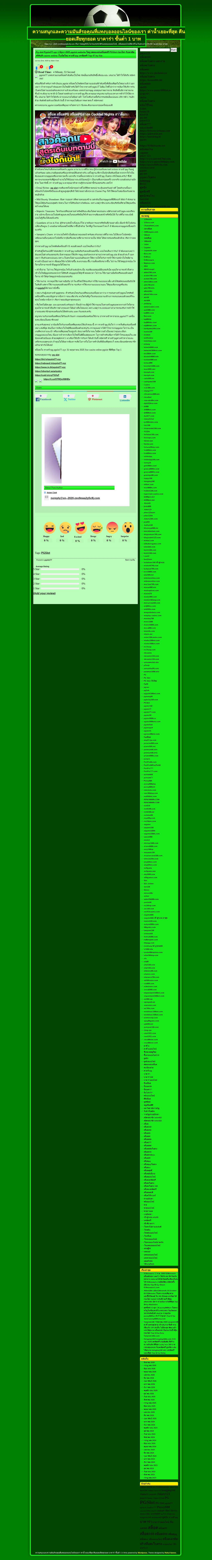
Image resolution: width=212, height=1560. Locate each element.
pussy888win (149, 787)
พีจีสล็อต (147, 1099)
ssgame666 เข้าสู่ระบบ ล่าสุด (155, 918)
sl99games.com (150, 877)
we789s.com (149, 1008)
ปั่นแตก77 (148, 1089)
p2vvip (147, 665)
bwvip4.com (149, 372)
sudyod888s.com (151, 924)
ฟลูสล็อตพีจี (148, 1105)
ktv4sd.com (149, 541)
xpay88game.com (151, 1021)
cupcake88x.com (151, 400)
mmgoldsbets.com (152, 612)
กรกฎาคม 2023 (150, 1478)
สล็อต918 (147, 1152)
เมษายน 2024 (149, 1450)
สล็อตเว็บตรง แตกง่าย (152, 61)
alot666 (147, 300)
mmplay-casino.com (152, 616)
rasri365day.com (151, 793)
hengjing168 (149, 481)
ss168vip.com (150, 906)
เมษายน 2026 (149, 1375)
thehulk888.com (151, 937)
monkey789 (149, 618)
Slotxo (146, 890)
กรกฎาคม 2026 (150, 1365)
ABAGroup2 (149, 269)
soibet (146, 896)
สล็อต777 (145, 124)
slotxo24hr (148, 893)
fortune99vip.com (151, 447)
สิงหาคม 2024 (149, 1437)
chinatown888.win (152, 394)
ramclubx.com (150, 790)
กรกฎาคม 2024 (150, 1440)
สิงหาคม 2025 (149, 1400)
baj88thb (147, 319)
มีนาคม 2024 (149, 1453)
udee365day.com (151, 955)
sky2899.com (149, 874)
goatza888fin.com (151, 469)
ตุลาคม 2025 (149, 1394)
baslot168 (148, 332)
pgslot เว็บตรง (148, 177)
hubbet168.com (150, 491)
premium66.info (151, 750)
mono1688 (148, 622)
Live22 (146, 556)
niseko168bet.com (152, 640)
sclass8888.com (151, 846)
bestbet (147, 335)
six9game (148, 868)
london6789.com (151, 566)
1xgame (147, 248)
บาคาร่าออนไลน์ (150, 1080)
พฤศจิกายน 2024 (151, 1428)
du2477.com (149, 416)
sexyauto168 (149, 852)
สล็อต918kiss (149, 1155)
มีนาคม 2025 (149, 1415)
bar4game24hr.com (152, 328)
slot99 (143, 87)
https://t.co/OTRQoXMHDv (57, 379)
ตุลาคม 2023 (149, 1468)
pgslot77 (48, 560)
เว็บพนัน (147, 1230)
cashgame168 (150, 382)
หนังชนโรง (146, 149)
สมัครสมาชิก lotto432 (153, 1118)
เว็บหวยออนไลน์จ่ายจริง (153, 1242)
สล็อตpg (147, 1161)
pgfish (146, 690)
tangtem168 (149, 930)
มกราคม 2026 (149, 1384)
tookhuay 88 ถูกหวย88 (153, 946)
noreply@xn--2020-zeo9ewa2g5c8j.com (75, 498)
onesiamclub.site (151, 662)
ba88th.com (149, 313)
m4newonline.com (152, 578)
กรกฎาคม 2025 (150, 1403)
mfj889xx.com (150, 606)
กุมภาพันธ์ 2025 (150, 1418)
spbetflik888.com (151, 899)
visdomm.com (150, 1005)
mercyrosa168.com (152, 603)
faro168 (144, 199)
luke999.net (149, 575)
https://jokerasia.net (151, 133)
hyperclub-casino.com (153, 494)
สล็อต (146, 1124)
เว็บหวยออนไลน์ (150, 1239)
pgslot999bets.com (152, 722)
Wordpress (142, 1553)
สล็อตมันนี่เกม (149, 1174)
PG (145, 675)
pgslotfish (148, 725)
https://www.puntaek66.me (155, 206)
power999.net (150, 746)
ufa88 (146, 962)
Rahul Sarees (170, 1553)
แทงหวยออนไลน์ (150, 1258)
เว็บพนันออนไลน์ (151, 1233)
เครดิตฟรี (147, 1220)
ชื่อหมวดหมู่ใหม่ (150, 1052)
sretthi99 (147, 902)
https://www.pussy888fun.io (155, 90)
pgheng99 (148, 696)
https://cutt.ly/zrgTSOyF (47, 375)
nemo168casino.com (153, 637)
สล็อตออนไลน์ (150, 1177)
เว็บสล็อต (147, 1236)
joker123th (148, 516)
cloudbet (148, 397)
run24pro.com (150, 821)
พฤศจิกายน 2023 (151, 1465)
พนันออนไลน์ (149, 1096)
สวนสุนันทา (148, 1199)
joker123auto (149, 512)
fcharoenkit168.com (152, 428)
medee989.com (150, 597)
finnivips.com (150, 438)
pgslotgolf (148, 728)
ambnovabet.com (151, 307)
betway (147, 344)
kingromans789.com (152, 534)
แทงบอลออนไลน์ (151, 1255)
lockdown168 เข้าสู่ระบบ (154, 562)
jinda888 (147, 506)
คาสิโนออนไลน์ (150, 1049)
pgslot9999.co (150, 718)
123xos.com (149, 222)
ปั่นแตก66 (148, 1086)
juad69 (147, 522)
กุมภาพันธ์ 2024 (150, 1456)
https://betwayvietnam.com (155, 130)
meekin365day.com (152, 600)
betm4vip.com (150, 341)
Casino (147, 385)
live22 (143, 183)
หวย (145, 1205)
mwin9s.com (149, 631)
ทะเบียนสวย (149, 1068)
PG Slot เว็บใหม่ (150, 681)
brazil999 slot (149, 369)
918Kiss (147, 257)
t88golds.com (150, 927)
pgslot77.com (150, 712)
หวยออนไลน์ (149, 1208)
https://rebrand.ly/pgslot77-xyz (50, 363)
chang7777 (148, 391)
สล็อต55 (147, 1133)
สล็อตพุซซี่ (148, 1170)
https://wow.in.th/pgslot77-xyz (50, 367)
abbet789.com (150, 272)
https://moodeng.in (150, 136)
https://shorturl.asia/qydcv (48, 371)
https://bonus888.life (151, 80)
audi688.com (149, 310)
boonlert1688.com (151, 366)
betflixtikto (148, 338)
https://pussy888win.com (153, 164)
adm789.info (149, 285)
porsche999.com (151, 743)
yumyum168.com (151, 1027)
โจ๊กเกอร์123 (149, 1264)
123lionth (148, 219)
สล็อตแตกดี (148, 1192)
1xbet (143, 108)
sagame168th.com (152, 834)
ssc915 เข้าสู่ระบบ (168, 1514)
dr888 (146, 406)
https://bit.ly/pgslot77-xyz (48, 359)
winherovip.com (151, 1018)
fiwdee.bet (148, 441)
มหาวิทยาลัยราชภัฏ (151, 1108)
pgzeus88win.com (152, 734)
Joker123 (148, 509)
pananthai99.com (151, 668)
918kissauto (149, 260)
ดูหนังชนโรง (147, 195)
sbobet (147, 840)
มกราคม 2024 (149, 1459)
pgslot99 (147, 715)
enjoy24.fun (149, 419)
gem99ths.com (150, 466)
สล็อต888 (145, 83)
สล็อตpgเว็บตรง (150, 1164)
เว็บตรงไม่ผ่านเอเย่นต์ (152, 1227)
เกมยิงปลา (148, 1214)
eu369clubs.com (151, 422)
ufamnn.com (149, 974)
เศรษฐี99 (147, 1248)
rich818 (147, 806)
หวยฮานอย (148, 1211)
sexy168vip (148, 849)
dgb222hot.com (151, 403)
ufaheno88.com (150, 971)
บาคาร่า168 (148, 1077)
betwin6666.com (151, 347)
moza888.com (150, 628)
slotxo (143, 97)
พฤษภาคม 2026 (150, 1372)
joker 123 (145, 155)
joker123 (145, 53)
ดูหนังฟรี (145, 191)
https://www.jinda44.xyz (153, 73)
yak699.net (148, 1024)
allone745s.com (150, 294)
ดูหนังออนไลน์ (149, 1061)
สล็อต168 (145, 57)
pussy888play (150, 784)
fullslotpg (145, 180)
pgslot (41, 288)
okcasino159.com (151, 656)
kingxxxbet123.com (152, 538)
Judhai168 (148, 525)
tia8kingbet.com (151, 940)
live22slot (148, 559)
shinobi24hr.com (151, 859)
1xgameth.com (150, 251)
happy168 (148, 478)
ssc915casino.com (152, 912)
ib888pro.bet (149, 497)
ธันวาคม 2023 (149, 1462)
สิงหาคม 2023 (149, 1475)
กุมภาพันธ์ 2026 (150, 1381)
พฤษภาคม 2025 (150, 1409)
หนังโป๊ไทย (146, 105)
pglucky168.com (151, 700)
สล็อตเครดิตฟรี (150, 1180)
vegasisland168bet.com (154, 993)
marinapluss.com (151, 590)
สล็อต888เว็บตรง (150, 1149)
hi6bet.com (149, 484)
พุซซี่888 (147, 1102)
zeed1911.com (150, 1033)
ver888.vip (148, 999)
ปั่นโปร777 (148, 1093)
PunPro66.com (150, 762)
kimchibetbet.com (151, 531)
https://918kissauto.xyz (152, 145)
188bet (143, 1487)
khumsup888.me (151, 528)
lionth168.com (150, 550)
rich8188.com (149, 809)
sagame (144, 152)
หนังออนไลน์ (149, 1202)
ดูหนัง (143, 187)
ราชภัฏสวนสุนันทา (151, 1114)
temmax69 (148, 934)
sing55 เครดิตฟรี (157, 1511)
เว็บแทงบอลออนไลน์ (152, 1245)
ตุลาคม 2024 (149, 1431)
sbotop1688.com (151, 843)
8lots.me (147, 254)
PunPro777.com (151, 771)
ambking (147, 304)
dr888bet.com (150, 410)
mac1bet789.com (151, 584)
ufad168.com (149, 965)
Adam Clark (52, 493)
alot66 (146, 297)
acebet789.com (150, 276)
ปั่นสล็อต (147, 1083)
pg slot (54, 188)
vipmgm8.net (149, 1002)
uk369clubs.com (151, 980)
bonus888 (148, 363)
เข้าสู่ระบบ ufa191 (151, 1217)
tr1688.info (148, 949)
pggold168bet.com (152, 693)
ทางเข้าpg (148, 1071)
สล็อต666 (147, 1139)
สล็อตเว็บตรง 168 (151, 1186)
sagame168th (149, 831)
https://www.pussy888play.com (157, 161)
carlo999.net (149, 378)
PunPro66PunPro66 (152, 765)
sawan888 (148, 837)
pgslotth (147, 731)
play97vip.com (150, 740)
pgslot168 (148, 706)
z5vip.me (148, 1030)
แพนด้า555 (148, 1261)
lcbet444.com (149, 547)
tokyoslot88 (146, 127)
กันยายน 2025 (149, 1397)
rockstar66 (148, 815)
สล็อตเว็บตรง (147, 65)
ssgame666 (149, 915)
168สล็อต (147, 238)
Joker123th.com (151, 519)
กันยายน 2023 (149, 1472)
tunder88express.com (153, 952)
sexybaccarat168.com (153, 856)
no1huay (147, 647)
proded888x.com (151, 756)
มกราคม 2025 (149, 1422)
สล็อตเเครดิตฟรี (150, 1189)
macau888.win (150, 587)
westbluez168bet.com (153, 1012)
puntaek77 (148, 778)
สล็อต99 (147, 1158)
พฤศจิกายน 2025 (151, 1390)
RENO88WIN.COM (151, 799)
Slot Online (149, 884)
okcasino (148, 653)
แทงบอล (147, 1252)
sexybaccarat (147, 167)
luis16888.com (150, 572)
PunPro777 (148, 768)
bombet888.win (150, 360)
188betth (147, 241)
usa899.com (149, 983)
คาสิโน (146, 1046)
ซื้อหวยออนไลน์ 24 (151, 1055)
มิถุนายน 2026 (149, 1369)
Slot (145, 880)
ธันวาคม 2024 (149, 1425)
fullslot (151, 1490)
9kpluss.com (149, 263)
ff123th (147, 432)
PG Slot (147, 678)
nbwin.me (148, 634)
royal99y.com (149, 818)
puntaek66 (148, 774)
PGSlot (45, 552)
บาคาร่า (144, 93)
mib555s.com (149, 609)
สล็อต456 (145, 202)
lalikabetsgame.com (152, 544)
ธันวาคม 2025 (149, 1387)
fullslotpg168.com (151, 460)
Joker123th (158, 1498)
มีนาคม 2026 (149, 1378)
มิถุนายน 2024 (149, 1443)
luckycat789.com (151, 569)
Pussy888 (148, 781)
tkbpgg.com (149, 943)
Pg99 (146, 684)
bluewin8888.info (151, 357)
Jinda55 (147, 503)
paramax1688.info (151, 672)
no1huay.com (150, 650)
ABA (146, 266)
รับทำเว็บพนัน (149, 1111)
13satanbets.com (151, 226)
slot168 (147, 887)
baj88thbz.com (150, 322)
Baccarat (147, 316)
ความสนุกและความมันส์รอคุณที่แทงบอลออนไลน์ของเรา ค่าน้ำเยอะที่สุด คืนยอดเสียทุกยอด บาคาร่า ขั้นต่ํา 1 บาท (108, 35)
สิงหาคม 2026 (149, 1362)
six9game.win (150, 871)
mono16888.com (151, 625)
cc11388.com (149, 388)
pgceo (146, 687)
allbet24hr (148, 291)
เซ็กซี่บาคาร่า (149, 1224)
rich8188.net (149, 812)
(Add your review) (44, 593)
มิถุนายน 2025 (149, 1406)
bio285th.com (150, 354)
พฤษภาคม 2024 (150, 1447)
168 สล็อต (148, 229)
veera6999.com (150, 990)
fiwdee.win (148, 444)
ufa (145, 958)
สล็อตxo (147, 1167)
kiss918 (144, 114)
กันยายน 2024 (149, 1434)
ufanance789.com (151, 977)
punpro (147, 759)
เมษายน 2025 (149, 1412)
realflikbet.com (150, 796)
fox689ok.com (150, 450)
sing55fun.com (150, 862)
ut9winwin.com (150, 986)
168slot (147, 235)
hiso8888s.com (150, 488)
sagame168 (149, 828)
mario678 (148, 594)
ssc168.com (149, 909)
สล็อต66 (144, 69)
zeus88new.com (151, 1040)
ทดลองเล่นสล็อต (150, 1064)
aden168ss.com (150, 282)
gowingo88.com (151, 475)
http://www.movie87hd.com (155, 158)
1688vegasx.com (151, 232)
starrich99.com (150, 921)
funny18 (144, 111)
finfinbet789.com (151, 434)
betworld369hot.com (153, 350)
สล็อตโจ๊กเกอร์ (150, 1196)
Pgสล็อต (147, 737)
